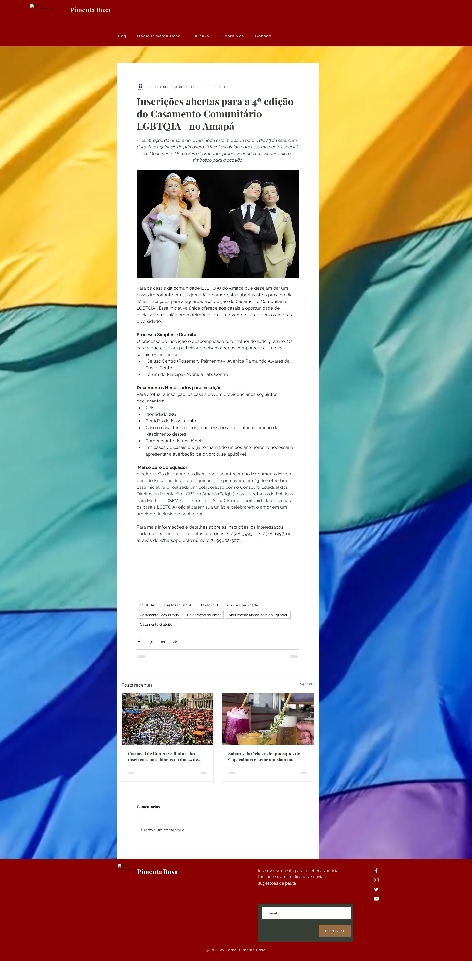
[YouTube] (376, 903)
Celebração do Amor (204, 615)
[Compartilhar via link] (175, 641)
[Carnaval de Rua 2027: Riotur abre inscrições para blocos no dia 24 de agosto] (167, 719)
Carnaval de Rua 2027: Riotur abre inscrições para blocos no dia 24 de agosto (163, 756)
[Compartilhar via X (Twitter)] (151, 641)
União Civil (209, 605)
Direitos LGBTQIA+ (178, 605)
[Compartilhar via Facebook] (139, 641)
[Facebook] (376, 875)
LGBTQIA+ (148, 605)
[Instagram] (376, 884)
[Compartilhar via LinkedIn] (163, 641)
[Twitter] (376, 893)
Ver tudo (307, 684)
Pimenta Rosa (90, 9)
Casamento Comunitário (159, 615)
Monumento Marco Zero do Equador (258, 615)
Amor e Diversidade (242, 605)
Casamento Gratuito (156, 624)
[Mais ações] (296, 87)
